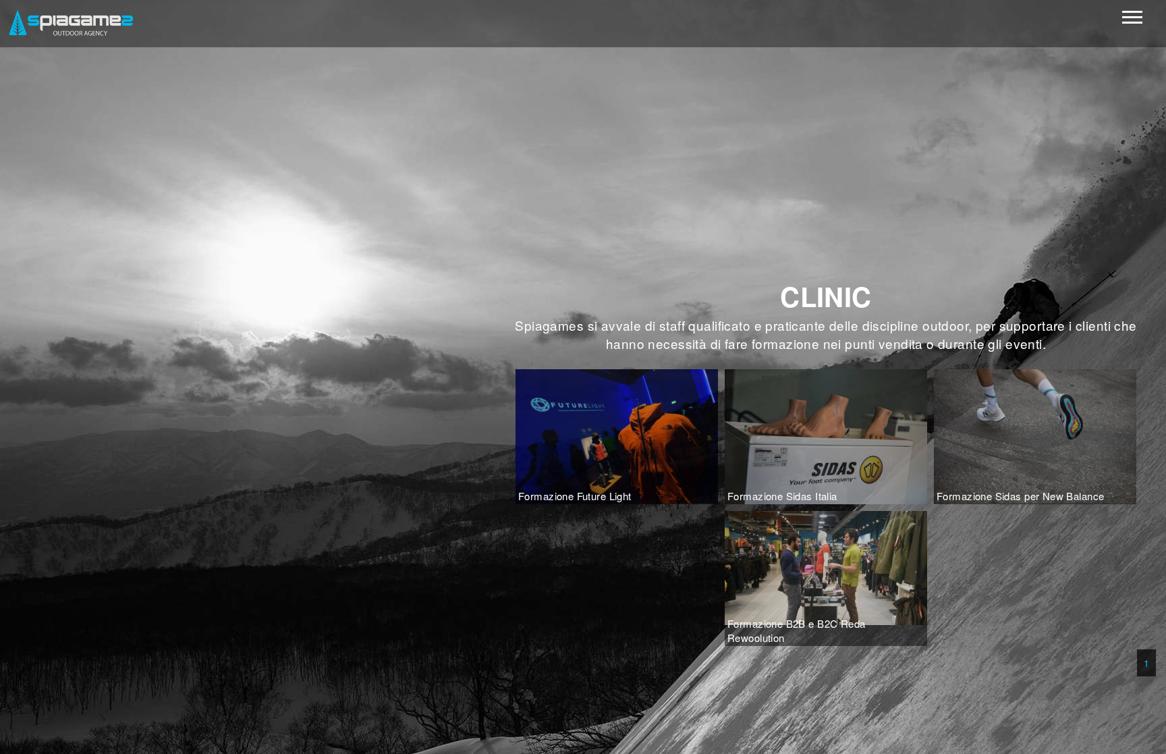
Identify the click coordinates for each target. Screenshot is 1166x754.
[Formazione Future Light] (617, 434)
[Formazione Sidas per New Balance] (1035, 434)
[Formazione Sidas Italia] (826, 435)
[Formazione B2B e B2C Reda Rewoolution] (826, 566)
